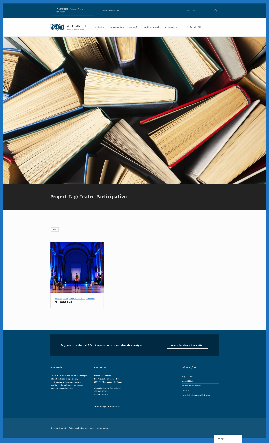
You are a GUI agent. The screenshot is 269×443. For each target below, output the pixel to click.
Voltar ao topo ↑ (104, 428)
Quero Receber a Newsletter (187, 345)
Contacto (185, 390)
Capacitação (132, 27)
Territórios (99, 27)
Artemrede (170, 27)
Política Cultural (151, 27)
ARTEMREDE (77, 26)
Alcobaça (58, 299)
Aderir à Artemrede (110, 10)
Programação (116, 27)
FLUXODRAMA (63, 302)
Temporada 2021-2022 (77, 299)
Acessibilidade (188, 381)
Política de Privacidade (191, 386)
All (54, 229)
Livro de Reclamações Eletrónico (196, 395)
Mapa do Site (187, 376)
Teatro (65, 299)
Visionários (90, 299)
